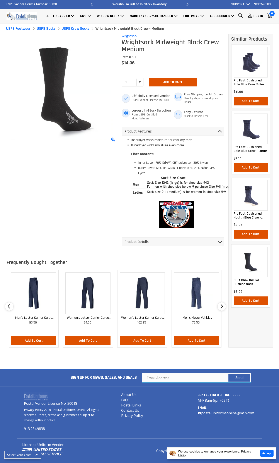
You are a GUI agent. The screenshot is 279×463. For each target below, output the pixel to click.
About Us (128, 394)
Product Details (136, 241)
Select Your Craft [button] (19, 455)
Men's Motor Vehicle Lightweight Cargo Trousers (196, 317)
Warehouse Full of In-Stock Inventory (132, 4)
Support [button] (238, 4)
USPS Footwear (18, 28)
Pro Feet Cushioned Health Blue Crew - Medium (248, 216)
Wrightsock (129, 36)
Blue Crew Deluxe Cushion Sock (246, 282)
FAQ (124, 400)
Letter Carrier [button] (58, 16)
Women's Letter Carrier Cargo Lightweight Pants (88, 317)
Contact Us (130, 410)
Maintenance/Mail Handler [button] (151, 16)
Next (187, 4)
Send (239, 377)
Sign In (258, 16)
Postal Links (131, 405)
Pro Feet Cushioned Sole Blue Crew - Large (250, 149)
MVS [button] (83, 16)
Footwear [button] (191, 16)
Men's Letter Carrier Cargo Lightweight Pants (33, 317)
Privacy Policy (132, 415)
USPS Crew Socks (75, 28)
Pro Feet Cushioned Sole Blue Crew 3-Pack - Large (250, 82)
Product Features (138, 131)
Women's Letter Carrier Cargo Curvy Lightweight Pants (142, 317)
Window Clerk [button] (108, 16)
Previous (92, 4)
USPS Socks (46, 28)
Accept (267, 453)
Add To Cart (173, 82)
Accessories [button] (220, 16)
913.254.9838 (263, 4)
